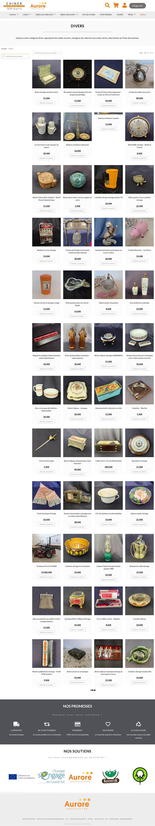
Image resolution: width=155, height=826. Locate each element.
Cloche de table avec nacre (139, 92)
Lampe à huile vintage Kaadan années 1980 (108, 567)
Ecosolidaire (138, 730)
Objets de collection (44, 14)
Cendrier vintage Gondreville (139, 672)
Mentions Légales (29, 819)
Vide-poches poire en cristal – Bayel (77, 304)
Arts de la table (88, 14)
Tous (152, 53)
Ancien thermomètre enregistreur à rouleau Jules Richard (77, 514)
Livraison (16, 730)
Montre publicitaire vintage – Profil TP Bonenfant (46, 673)
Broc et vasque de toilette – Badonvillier (46, 409)
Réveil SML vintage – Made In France (139, 146)
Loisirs (25, 14)
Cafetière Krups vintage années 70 (108, 197)
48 (145, 53)
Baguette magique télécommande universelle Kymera (46, 356)
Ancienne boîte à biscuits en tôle (108, 408)
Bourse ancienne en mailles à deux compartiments (46, 620)
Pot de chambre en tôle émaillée (108, 513)
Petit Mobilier (106, 14)
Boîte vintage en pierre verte (46, 92)
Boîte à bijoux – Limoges (77, 408)
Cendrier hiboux (139, 619)
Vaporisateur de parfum (108, 303)
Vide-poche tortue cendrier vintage (139, 198)
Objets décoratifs (67, 14)
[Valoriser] (108, 724)
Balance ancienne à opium (108, 118)
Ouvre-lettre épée (46, 461)
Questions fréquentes (78, 819)
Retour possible (47, 730)
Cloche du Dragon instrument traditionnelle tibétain (77, 251)
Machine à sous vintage (46, 250)
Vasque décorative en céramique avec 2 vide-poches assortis (139, 356)
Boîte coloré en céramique (77, 672)
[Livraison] (16, 724)
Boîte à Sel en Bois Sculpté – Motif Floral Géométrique (46, 198)
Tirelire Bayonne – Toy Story (139, 250)
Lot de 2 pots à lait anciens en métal (46, 146)
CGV (67, 819)
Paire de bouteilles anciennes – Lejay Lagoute (77, 356)
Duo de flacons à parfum (139, 303)
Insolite (120, 14)
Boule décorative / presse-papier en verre (77, 198)
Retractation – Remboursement (120, 819)
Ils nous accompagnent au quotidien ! (77, 757)
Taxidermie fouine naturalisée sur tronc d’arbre (108, 251)
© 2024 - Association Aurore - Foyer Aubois (77, 824)
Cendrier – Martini (139, 408)
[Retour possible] (47, 724)
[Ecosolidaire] (138, 724)
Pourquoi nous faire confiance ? (77, 715)
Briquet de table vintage (139, 566)
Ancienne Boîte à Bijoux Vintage (77, 619)
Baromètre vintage (139, 461)
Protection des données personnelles (50, 819)
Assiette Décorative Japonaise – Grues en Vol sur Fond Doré (108, 93)
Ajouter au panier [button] (46, 103)
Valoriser (108, 730)
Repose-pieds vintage (139, 513)
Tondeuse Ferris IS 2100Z (46, 566)
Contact (90, 819)
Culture (12, 14)
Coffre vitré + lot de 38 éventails (108, 461)
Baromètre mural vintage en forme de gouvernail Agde (77, 93)
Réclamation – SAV (101, 819)
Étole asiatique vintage (46, 513)
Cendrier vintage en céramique (77, 566)
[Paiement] (77, 724)
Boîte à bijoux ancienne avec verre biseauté (77, 462)
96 (148, 53)
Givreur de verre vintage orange (46, 303)
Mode (130, 14)
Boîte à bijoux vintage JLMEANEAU (109, 355)
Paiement (77, 730)
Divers (143, 14)
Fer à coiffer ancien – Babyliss (108, 619)
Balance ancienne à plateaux (77, 145)
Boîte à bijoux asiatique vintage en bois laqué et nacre (108, 673)
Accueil (3, 49)
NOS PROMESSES (77, 706)
